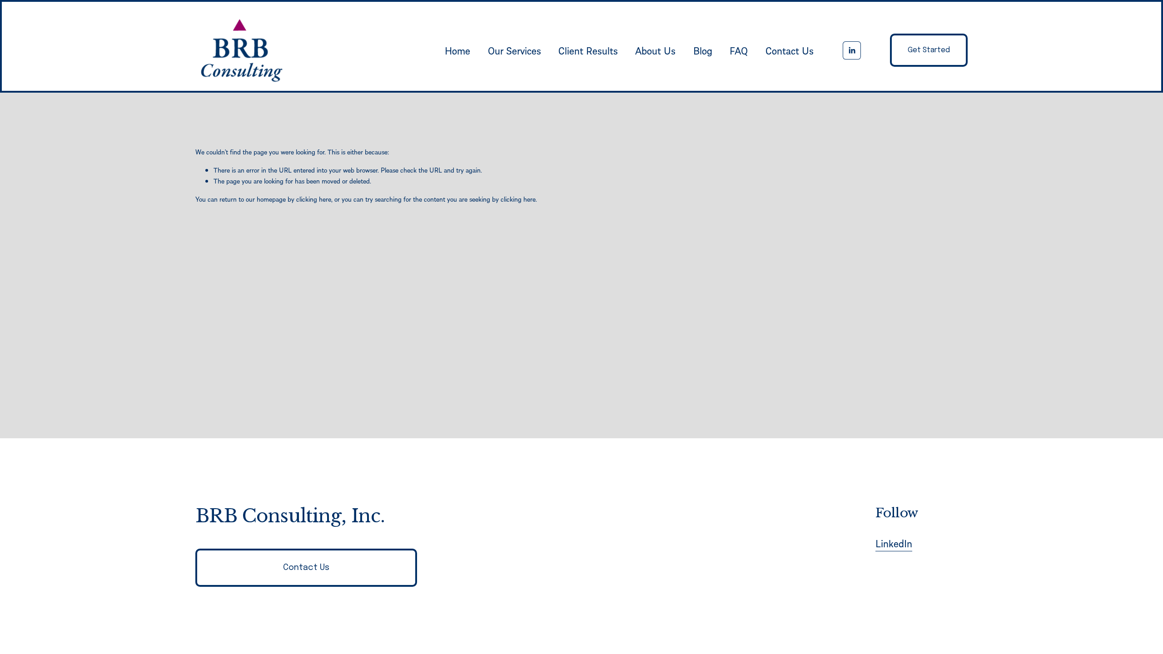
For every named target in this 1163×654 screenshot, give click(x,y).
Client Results (588, 50)
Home (457, 50)
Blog (702, 50)
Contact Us (789, 50)
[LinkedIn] (852, 50)
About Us (655, 50)
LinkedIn (893, 543)
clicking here (313, 199)
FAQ (739, 50)
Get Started (929, 50)
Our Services (514, 50)
